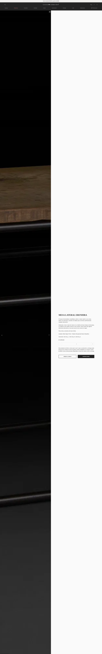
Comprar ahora (86, 356)
